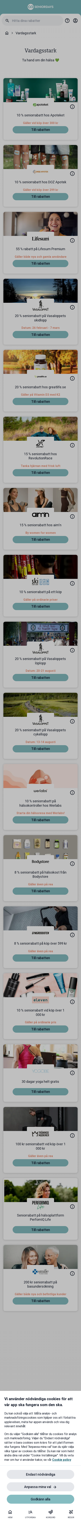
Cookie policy (61, 1460)
